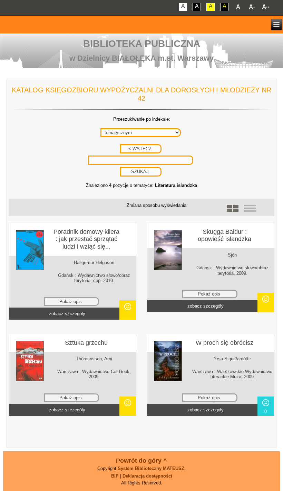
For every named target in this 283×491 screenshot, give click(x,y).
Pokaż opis (70, 301)
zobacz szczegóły (67, 313)
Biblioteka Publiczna (141, 43)
